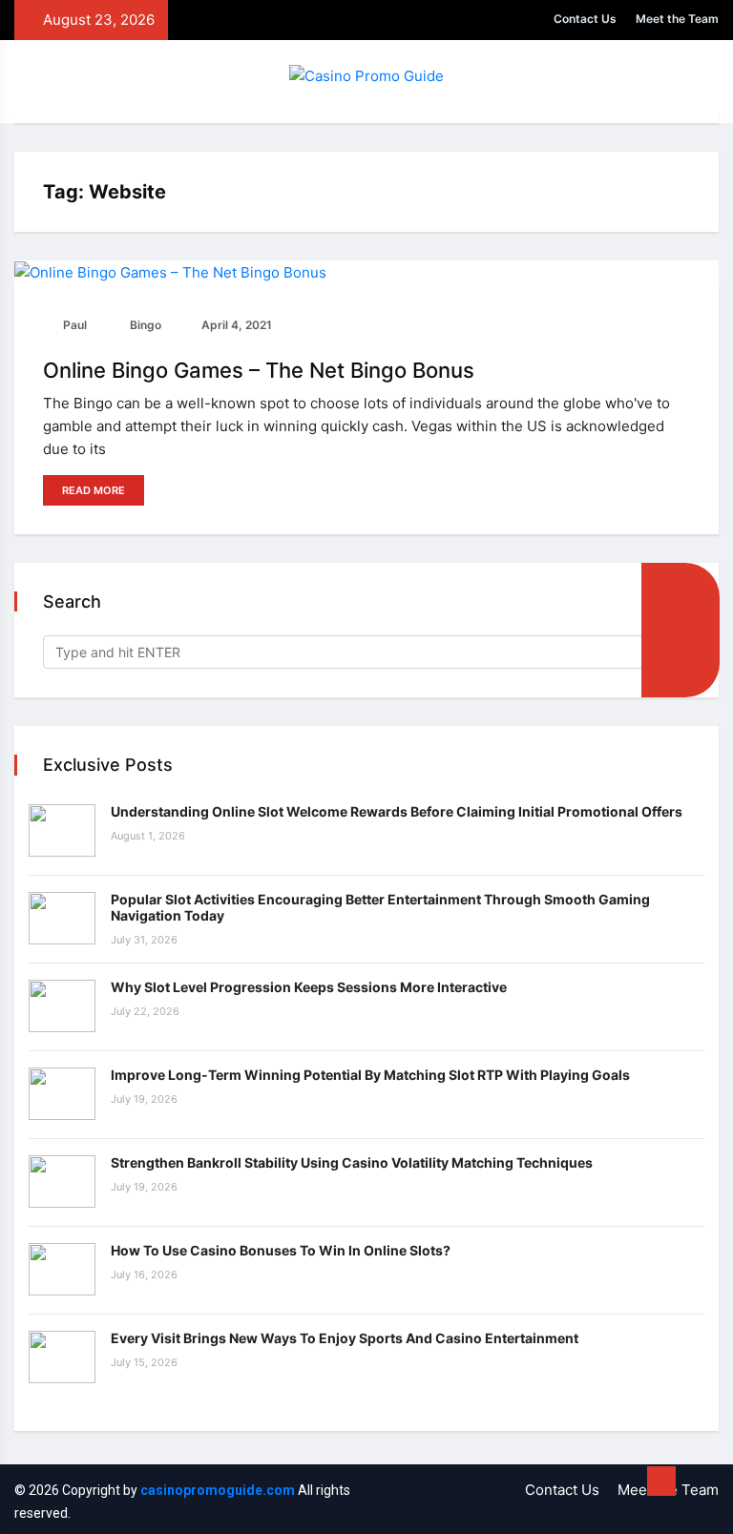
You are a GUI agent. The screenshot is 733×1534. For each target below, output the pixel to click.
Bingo (144, 325)
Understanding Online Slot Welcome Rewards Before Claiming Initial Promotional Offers (396, 811)
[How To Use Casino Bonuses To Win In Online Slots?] (62, 1269)
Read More (93, 490)
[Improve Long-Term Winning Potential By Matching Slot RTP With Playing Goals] (62, 1094)
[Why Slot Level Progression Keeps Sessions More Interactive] (62, 1006)
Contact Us (585, 18)
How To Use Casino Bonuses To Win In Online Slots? (280, 1250)
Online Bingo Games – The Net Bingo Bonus (258, 370)
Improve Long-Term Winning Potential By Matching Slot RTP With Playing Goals (370, 1075)
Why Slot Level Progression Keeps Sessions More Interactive (309, 987)
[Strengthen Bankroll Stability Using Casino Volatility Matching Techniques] (62, 1181)
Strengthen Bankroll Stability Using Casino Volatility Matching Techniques (352, 1162)
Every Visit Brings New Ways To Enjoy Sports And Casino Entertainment (344, 1338)
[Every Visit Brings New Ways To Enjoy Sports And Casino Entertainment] (62, 1357)
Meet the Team (677, 18)
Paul (73, 325)
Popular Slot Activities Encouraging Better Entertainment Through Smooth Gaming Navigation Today (380, 907)
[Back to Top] (661, 1481)
